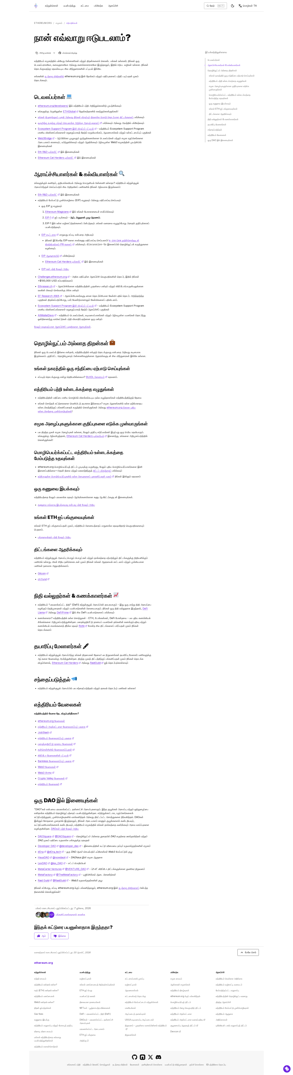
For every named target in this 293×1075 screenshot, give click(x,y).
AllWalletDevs (47, 315)
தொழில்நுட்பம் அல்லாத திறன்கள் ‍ (222, 70)
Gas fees (38, 1014)
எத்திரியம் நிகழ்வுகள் (179, 990)
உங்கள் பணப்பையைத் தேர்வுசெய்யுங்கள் (97, 984)
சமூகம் (59, 23)
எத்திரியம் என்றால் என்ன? (45, 984)
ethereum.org (43, 23)
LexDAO (44, 863)
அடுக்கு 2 (84, 1040)
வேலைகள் (134, 1064)
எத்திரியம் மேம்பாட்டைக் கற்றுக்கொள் (141, 1002)
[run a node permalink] (33, 489)
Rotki (83, 625)
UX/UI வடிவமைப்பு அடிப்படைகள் (139, 1019)
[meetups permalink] (33, 368)
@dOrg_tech (55, 851)
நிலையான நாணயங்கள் (90, 1002)
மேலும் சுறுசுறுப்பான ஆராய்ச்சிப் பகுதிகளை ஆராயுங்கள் (62, 326)
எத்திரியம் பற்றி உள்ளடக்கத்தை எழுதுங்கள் (227, 81)
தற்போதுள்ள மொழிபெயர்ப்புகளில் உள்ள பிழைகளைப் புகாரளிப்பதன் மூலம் (76, 476)
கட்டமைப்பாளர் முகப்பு (134, 978)
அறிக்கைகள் (221, 1019)
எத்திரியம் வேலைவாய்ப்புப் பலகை (56, 738)
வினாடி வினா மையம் (43, 1031)
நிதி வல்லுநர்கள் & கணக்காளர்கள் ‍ (223, 119)
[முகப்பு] (36, 5)
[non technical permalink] (33, 343)
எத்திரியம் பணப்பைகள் (44, 996)
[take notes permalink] (33, 424)
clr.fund (43, 579)
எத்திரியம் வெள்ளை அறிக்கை (229, 978)
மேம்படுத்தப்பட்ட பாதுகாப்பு (227, 990)
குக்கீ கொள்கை (196, 1064)
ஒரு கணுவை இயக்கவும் (220, 103)
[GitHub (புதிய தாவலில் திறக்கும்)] (134, 1057)
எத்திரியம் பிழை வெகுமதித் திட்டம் (185, 1008)
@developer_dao (70, 845)
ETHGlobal (70, 111)
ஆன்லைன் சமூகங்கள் (180, 984)
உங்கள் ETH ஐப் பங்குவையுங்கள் (223, 108)
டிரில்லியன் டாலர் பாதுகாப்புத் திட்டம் (231, 1025)
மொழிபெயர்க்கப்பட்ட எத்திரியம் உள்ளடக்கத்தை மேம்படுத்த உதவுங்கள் (230, 97)
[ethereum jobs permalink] (33, 704)
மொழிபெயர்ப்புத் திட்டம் (180, 1002)
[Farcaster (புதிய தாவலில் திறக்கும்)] (142, 1057)
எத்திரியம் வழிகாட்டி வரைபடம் (229, 984)
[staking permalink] (33, 517)
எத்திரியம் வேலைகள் (50, 784)
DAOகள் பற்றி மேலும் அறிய (65, 828)
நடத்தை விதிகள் (120, 1064)
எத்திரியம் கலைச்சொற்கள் (46, 1046)
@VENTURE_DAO (77, 868)
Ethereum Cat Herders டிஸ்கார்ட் (57, 157)
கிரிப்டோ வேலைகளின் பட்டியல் (54, 755)
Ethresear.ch (46, 286)
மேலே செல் (250, 952)
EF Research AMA (50, 295)
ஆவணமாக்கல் (131, 990)
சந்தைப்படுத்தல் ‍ (215, 129)
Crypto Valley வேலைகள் (52, 778)
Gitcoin (43, 573)
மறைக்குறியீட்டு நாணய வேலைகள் (57, 744)
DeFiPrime (64, 612)
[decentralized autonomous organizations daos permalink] (33, 800)
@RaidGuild (61, 880)
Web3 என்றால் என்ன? (44, 1002)
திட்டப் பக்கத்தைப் (102, 470)
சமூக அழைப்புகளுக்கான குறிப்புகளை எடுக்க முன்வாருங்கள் (229, 88)
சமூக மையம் (176, 978)
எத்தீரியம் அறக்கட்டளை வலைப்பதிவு (187, 1019)
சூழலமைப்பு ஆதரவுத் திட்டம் (184, 1025)
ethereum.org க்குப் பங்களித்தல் (185, 996)
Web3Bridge (46, 138)
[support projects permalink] (33, 549)
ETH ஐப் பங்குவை (88, 1034)
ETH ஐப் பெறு (86, 990)
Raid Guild (45, 880)
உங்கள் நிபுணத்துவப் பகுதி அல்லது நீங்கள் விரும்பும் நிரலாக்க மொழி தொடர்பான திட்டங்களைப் (86, 117)
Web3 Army (46, 772)
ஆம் (44, 935)
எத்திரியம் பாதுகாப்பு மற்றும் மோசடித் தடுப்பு (53, 1025)
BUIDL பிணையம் (96, 376)
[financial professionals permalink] (33, 595)
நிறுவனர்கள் (130, 1034)
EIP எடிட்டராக (50, 234)
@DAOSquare (64, 836)
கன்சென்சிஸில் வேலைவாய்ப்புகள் (56, 749)
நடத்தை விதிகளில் (54, 76)
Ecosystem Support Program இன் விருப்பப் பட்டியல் (67, 128)
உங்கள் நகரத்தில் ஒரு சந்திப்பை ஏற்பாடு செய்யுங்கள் (232, 75)
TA (250, 5)
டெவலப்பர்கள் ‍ (214, 60)
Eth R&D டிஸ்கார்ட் (49, 151)
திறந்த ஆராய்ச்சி (223, 1002)
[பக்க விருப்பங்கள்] (54, 52)
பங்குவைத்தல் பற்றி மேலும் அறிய (54, 537)
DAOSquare (46, 836)
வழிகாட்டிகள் (85, 978)
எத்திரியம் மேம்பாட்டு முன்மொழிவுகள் (232, 1008)
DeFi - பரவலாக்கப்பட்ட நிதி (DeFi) (95, 1014)
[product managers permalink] (33, 646)
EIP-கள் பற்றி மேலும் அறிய (55, 269)
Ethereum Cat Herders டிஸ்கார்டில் (87, 436)
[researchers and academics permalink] (33, 174)
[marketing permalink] (33, 679)
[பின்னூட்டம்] (287, 1069)
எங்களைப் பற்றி (73, 1064)
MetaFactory (46, 874)
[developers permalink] (33, 96)
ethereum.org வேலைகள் (51, 720)
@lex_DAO (58, 863)
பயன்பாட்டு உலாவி (87, 996)
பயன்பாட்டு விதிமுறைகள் (176, 1064)
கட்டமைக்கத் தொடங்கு (135, 996)
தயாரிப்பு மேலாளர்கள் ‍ (217, 124)
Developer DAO (48, 845)
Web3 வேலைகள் (48, 766)
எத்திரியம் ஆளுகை (224, 1014)
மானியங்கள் (130, 1008)
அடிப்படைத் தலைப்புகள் (135, 1014)
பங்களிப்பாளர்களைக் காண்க (70, 914)
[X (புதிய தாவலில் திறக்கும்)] (150, 1057)
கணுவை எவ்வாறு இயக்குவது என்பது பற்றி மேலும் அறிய (66, 504)
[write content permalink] (33, 389)
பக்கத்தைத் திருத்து (68, 53)
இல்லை (62, 935)
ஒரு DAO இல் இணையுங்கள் (220, 140)
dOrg (42, 851)
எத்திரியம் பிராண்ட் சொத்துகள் (96, 1064)
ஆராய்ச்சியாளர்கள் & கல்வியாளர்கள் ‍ (224, 65)
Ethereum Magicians (58, 211)
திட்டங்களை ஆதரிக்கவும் (220, 114)
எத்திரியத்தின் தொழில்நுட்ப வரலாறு (232, 996)
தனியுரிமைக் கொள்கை (152, 1064)
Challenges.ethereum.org (54, 276)
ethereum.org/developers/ (53, 105)
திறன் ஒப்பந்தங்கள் (42, 1008)
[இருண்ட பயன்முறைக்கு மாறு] (232, 6)
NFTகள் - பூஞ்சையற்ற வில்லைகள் (95, 1008)
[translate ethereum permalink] (33, 455)
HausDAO (45, 857)
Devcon (175, 1031)
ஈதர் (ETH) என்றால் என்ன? (46, 990)
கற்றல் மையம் (40, 978)
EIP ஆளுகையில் (52, 255)
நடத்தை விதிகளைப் (129, 887)
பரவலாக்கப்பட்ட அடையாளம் (92, 1029)
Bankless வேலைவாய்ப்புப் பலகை (56, 761)
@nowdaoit (60, 857)
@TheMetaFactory (68, 874)
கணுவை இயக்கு (41, 1019)
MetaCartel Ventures (51, 868)
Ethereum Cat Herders (66, 662)
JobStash (45, 732)
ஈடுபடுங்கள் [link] (72, 23)
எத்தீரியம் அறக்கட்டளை (181, 1014)
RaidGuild (96, 662)
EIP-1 (49, 217)
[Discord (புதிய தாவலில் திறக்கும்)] (158, 1057)
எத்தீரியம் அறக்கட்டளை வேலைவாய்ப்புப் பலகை (63, 726)
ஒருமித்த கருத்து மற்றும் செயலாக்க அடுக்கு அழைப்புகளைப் (70, 123)
